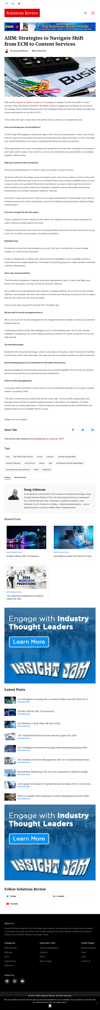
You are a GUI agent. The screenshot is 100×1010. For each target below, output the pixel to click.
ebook (42, 463)
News (6, 956)
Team (83, 956)
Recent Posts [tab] (20, 477)
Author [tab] (7, 477)
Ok (50, 1006)
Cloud (39, 457)
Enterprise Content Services (18, 470)
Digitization (30, 463)
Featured (8, 952)
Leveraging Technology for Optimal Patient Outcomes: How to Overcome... (55, 783)
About (83, 952)
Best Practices (39, 50)
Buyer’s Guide (45, 961)
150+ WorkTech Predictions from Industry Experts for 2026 (25, 597)
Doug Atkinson (20, 50)
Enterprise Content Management (69, 463)
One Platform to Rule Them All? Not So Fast (73, 556)
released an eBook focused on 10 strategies (35, 102)
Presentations (10, 961)
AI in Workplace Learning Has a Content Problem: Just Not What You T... (53, 699)
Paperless (47, 470)
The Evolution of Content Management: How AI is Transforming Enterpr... (54, 759)
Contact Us (86, 961)
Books (42, 956)
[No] (96, 1003)
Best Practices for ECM (23, 457)
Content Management (67, 457)
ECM (50, 463)
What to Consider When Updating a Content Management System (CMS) (53, 796)
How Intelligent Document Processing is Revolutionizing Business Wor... (53, 747)
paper (36, 470)
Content (50, 457)
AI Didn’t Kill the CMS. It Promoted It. (23, 556)
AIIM (7, 457)
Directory (44, 952)
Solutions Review (88, 948)
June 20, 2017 (57, 438)
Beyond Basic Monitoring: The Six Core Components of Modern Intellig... (53, 771)
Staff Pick (8, 965)
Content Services (13, 463)
